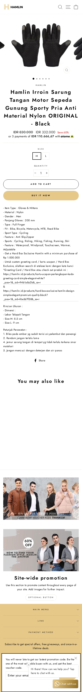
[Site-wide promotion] (41, 550)
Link (41, 620)
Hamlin (41, 85)
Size (41, 149)
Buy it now (41, 195)
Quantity (41, 165)
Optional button (41, 597)
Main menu (41, 609)
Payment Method (41, 632)
